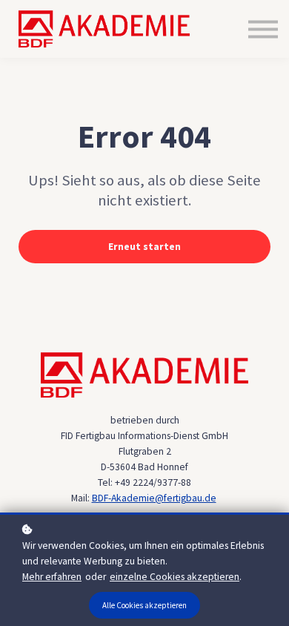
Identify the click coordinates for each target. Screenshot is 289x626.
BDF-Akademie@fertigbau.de (154, 498)
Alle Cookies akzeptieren (144, 605)
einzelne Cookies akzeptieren (174, 576)
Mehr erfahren (52, 576)
